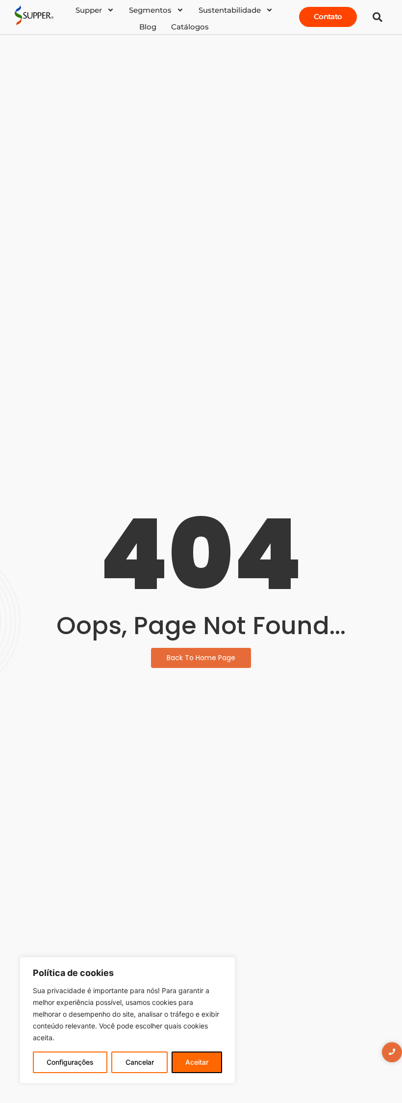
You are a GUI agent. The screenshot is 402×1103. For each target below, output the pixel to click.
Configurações (70, 1062)
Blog (147, 26)
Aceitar (196, 1062)
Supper (88, 10)
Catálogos (190, 26)
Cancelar (140, 1062)
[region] (127, 1020)
